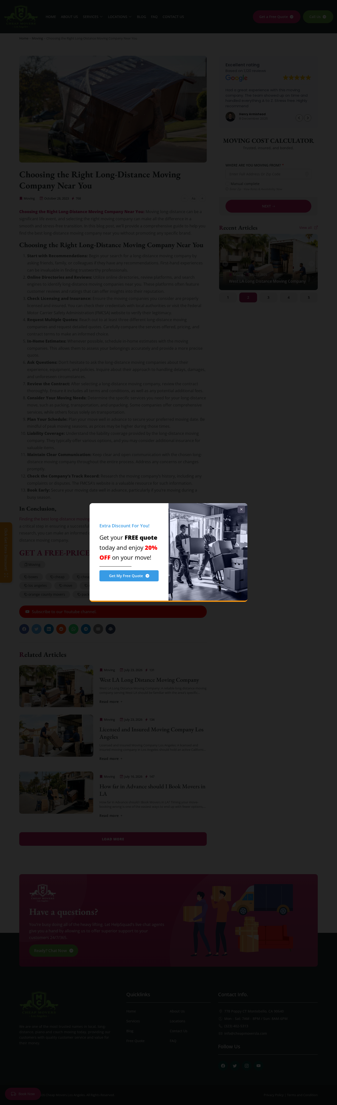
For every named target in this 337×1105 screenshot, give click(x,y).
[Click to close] (241, 509)
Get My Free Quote (126, 575)
